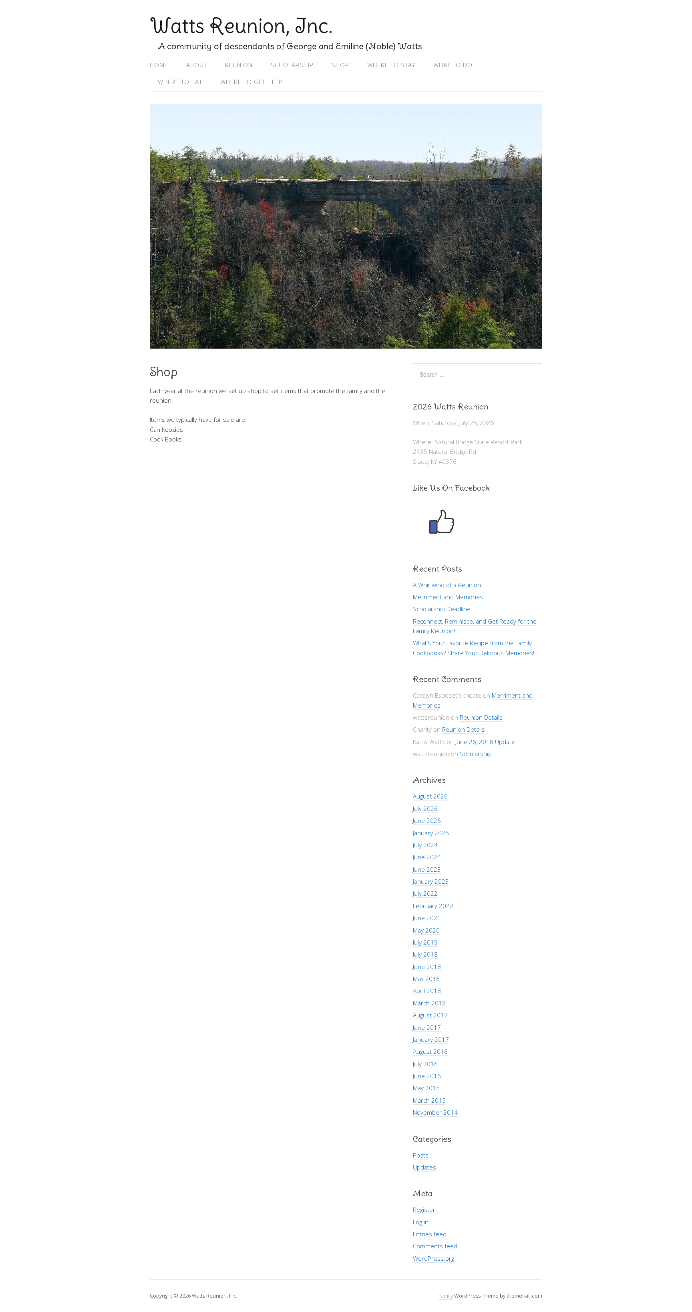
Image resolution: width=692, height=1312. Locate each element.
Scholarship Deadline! (442, 609)
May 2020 (426, 930)
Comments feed (435, 1246)
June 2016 (427, 1076)
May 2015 (426, 1088)
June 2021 (427, 918)
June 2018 (427, 967)
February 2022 (433, 906)
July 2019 (425, 942)
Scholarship (292, 65)
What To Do (453, 65)
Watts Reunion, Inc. (241, 25)
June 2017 (427, 1027)
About (196, 65)
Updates (424, 1167)
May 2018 (426, 979)
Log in (420, 1222)
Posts (420, 1155)
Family (446, 1295)
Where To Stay (391, 65)
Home (159, 65)
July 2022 (425, 893)
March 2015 (429, 1100)
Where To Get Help (251, 82)
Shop (340, 65)
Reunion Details (481, 717)
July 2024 (425, 845)
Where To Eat (180, 82)
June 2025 (427, 820)
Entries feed (430, 1234)
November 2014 (435, 1112)
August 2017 (430, 1015)
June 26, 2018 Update (485, 742)
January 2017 (431, 1039)
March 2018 (429, 1003)
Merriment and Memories (448, 597)
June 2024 (427, 857)
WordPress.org (433, 1258)
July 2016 (425, 1064)
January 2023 (431, 881)
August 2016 (430, 1051)
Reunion (239, 65)
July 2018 (425, 954)
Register (424, 1210)
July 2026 (425, 808)
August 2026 (430, 796)
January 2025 (431, 833)
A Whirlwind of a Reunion (447, 585)
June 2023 (427, 869)
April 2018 (427, 991)
